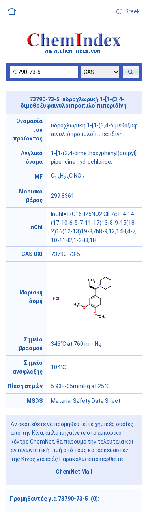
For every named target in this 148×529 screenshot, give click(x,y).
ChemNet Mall (74, 471)
